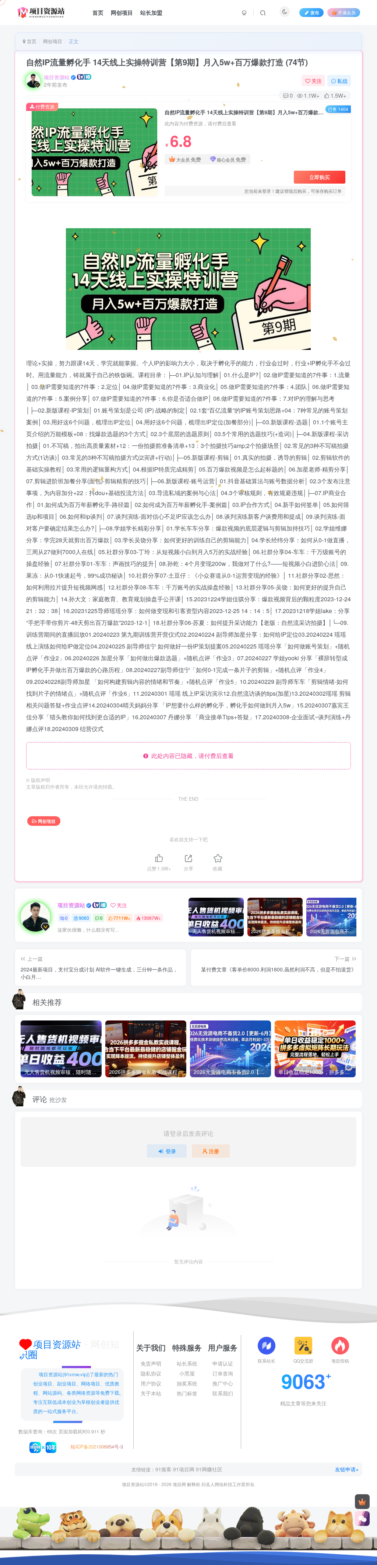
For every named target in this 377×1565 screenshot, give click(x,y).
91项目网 (183, 1469)
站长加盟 (151, 12)
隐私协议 (151, 1373)
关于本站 (151, 1393)
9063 (84, 918)
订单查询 (222, 1373)
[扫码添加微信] (362, 1518)
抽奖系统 (187, 1383)
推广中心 (222, 1383)
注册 (214, 1151)
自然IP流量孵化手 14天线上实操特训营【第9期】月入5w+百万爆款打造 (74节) (167, 62)
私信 (342, 80)
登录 (171, 1151)
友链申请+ (347, 1469)
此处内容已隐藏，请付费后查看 (191, 755)
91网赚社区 (209, 1469)
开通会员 (347, 12)
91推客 (163, 1469)
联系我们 (222, 1393)
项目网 (179, 1484)
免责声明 (151, 1363)
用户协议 (151, 1383)
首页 (97, 12)
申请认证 (222, 1363)
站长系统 (187, 1363)
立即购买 (319, 177)
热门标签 (187, 1393)
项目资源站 (57, 77)
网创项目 (122, 12)
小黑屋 (187, 1373)
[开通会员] (362, 1501)
